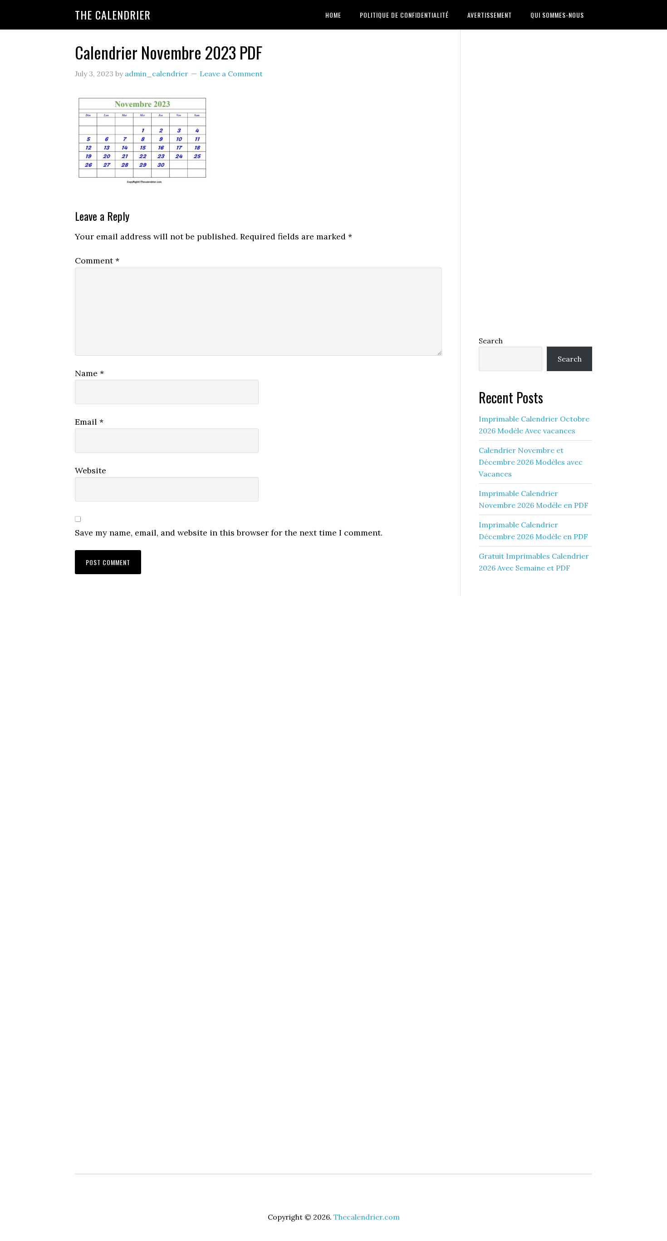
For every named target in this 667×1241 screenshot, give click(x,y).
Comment (97, 260)
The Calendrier (113, 14)
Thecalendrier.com (367, 1216)
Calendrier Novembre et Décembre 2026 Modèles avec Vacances (531, 462)
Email (89, 422)
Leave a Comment (231, 73)
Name (89, 373)
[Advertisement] (535, 180)
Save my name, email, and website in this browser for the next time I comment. (229, 532)
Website (90, 470)
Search (491, 340)
